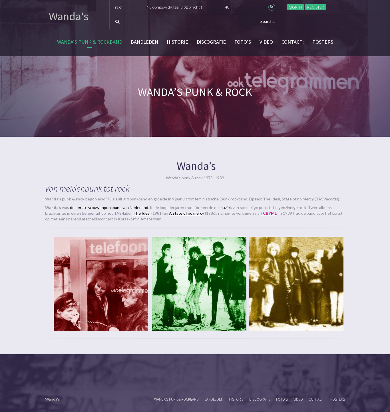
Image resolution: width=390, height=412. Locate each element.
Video (266, 42)
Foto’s (242, 42)
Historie (177, 42)
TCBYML (268, 213)
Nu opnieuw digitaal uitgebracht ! (148, 7)
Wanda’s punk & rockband (89, 42)
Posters (322, 42)
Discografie (211, 42)
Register (315, 7)
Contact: (293, 42)
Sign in (295, 7)
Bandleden (144, 42)
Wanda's (69, 16)
